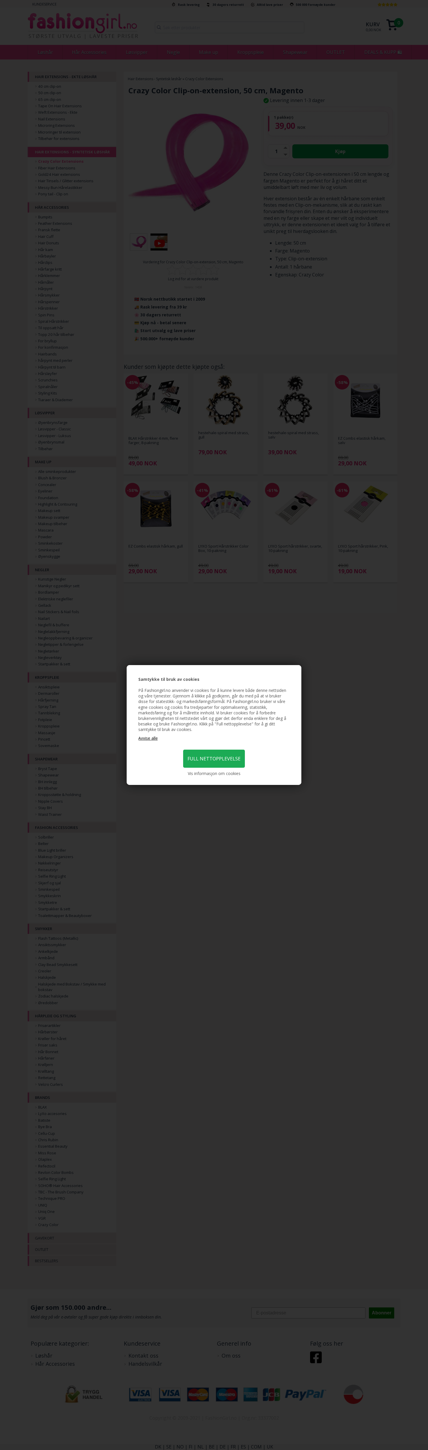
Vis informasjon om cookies (214, 773)
